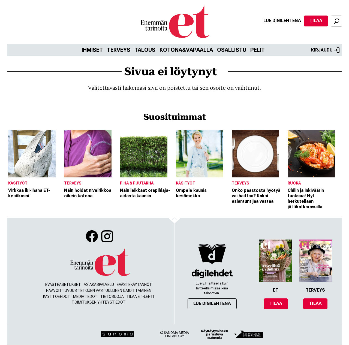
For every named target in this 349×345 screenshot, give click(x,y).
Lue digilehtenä (282, 20)
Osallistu (231, 50)
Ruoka (294, 183)
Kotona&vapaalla (186, 50)
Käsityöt (18, 183)
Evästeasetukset (63, 284)
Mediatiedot (85, 296)
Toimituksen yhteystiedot (99, 302)
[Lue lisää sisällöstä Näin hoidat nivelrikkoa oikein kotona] (90, 153)
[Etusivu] (99, 262)
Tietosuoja (112, 296)
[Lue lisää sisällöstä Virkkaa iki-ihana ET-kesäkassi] (34, 153)
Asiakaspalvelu (99, 284)
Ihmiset (92, 50)
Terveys (118, 50)
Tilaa (315, 20)
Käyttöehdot (56, 296)
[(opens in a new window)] (212, 273)
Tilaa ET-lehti (140, 296)
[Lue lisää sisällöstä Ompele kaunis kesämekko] (202, 153)
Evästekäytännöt (134, 284)
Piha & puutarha (137, 183)
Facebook (92, 236)
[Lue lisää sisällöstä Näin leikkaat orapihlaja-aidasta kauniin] (146, 153)
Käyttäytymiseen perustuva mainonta (214, 334)
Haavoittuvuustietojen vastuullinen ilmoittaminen (98, 290)
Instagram (107, 236)
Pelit (257, 50)
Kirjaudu (322, 50)
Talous (144, 50)
